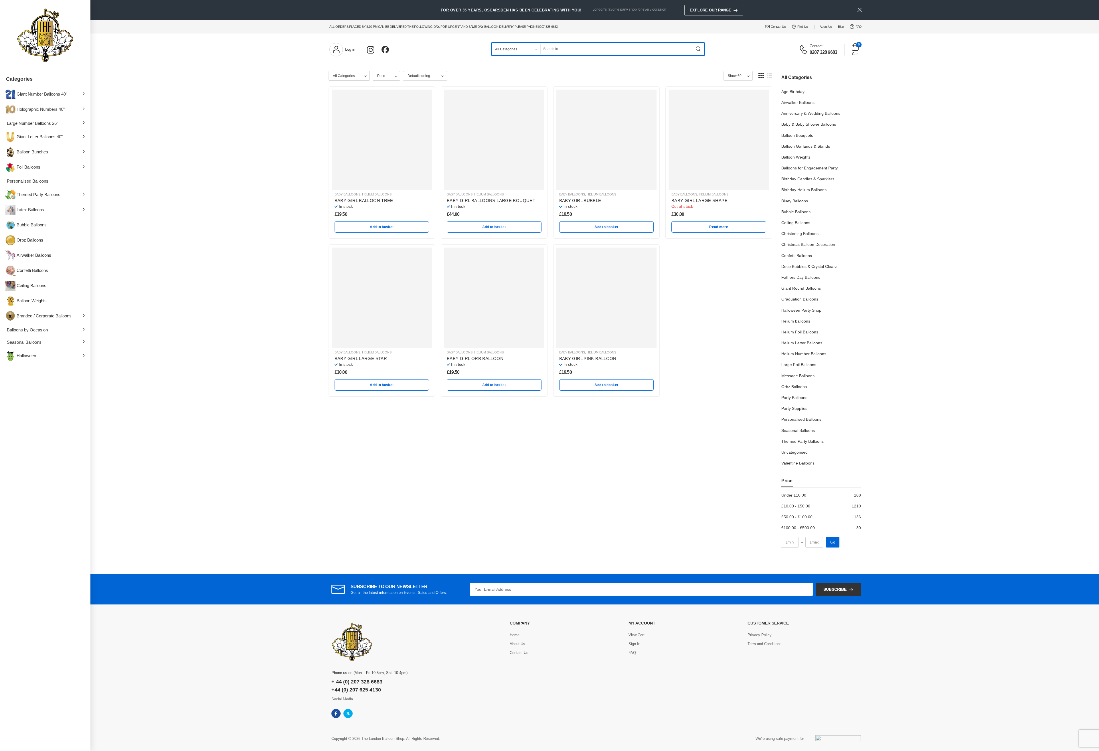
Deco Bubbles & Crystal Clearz (809, 266)
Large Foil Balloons (798, 364)
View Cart (636, 635)
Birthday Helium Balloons (804, 189)
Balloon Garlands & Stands (805, 146)
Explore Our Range (710, 10)
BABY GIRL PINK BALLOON (587, 358)
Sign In (634, 644)
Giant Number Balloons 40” (42, 94)
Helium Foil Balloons (799, 332)
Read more (718, 227)
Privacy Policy (760, 635)
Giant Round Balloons (801, 288)
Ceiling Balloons (31, 285)
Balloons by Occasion (27, 329)
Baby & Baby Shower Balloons (808, 124)
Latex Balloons (30, 209)
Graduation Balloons (799, 299)
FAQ (859, 26)
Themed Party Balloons (38, 194)
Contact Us (778, 26)
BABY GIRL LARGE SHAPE (699, 200)
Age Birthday (793, 91)
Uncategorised (794, 452)
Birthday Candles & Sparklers (807, 179)
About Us (826, 26)
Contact (816, 46)
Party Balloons (794, 397)
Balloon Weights (32, 300)
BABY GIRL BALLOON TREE (364, 200)
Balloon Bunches (32, 151)
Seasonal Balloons (24, 342)
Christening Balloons (800, 233)
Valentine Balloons (798, 463)
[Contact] (804, 49)
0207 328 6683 (823, 52)
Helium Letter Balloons (801, 343)
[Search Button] (698, 49)
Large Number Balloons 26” (32, 123)
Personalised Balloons (27, 181)
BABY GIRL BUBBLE (580, 200)
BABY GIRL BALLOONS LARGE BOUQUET (491, 200)
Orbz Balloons (30, 240)
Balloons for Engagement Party (809, 168)
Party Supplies (794, 408)
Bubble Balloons (32, 224)
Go (832, 542)
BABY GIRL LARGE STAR (361, 358)
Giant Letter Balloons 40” (40, 136)
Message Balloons (798, 375)
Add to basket (382, 227)
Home (514, 635)
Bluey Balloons (794, 201)
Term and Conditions (765, 644)
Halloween (26, 355)
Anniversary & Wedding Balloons (810, 113)
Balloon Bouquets (797, 135)
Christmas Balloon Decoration (808, 244)
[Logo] (45, 35)
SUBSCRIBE (835, 589)
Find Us (802, 26)
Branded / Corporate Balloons (44, 315)
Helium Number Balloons (803, 353)
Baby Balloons (347, 194)
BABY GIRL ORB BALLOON (475, 358)
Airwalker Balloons (34, 255)
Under (793, 495)
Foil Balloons (28, 167)
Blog (841, 26)
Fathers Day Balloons (800, 277)
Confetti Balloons (32, 270)
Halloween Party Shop (801, 310)
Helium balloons (795, 321)
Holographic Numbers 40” (41, 109)
